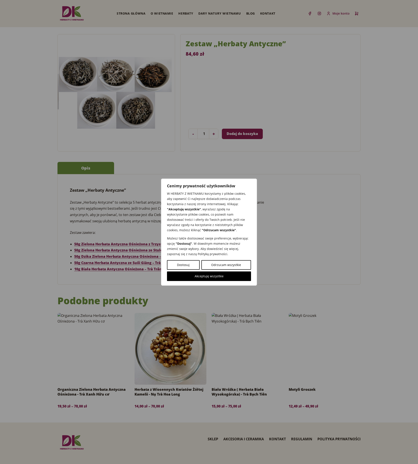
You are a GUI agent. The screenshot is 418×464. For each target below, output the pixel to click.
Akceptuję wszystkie (209, 276)
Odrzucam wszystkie (226, 265)
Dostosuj (183, 265)
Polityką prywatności (212, 254)
